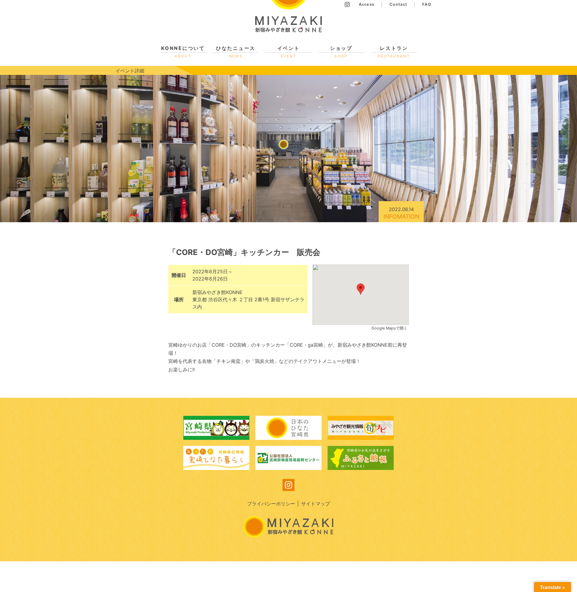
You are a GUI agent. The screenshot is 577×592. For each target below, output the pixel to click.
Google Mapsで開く (390, 328)
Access (367, 4)
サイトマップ (315, 504)
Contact (398, 4)
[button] (361, 289)
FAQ (426, 4)
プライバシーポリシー (271, 504)
